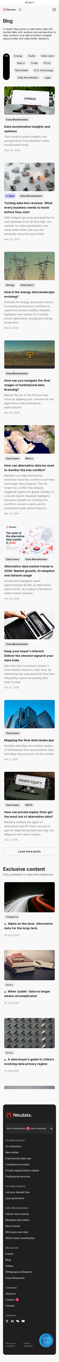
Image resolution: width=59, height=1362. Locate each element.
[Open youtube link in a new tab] (23, 1321)
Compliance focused (17, 1164)
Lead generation (14, 1198)
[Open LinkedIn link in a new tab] (12, 1322)
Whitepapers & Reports (18, 1271)
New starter (12, 1152)
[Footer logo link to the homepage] (29, 1115)
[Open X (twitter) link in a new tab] (7, 1322)
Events (9, 1253)
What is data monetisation (20, 1238)
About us (10, 1293)
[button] (53, 9)
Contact (9, 1305)
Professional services (17, 1176)
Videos (9, 1265)
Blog (8, 1259)
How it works (12, 1226)
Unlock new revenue (17, 1213)
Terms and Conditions (10, 1344)
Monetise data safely (17, 1219)
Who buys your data (16, 1232)
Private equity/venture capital (22, 1170)
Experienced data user (18, 1158)
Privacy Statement (28, 1344)
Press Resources (15, 1277)
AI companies (13, 1146)
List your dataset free (17, 1192)
